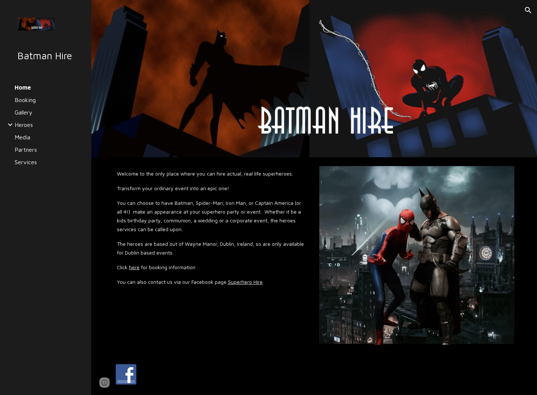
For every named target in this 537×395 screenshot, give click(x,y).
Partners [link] (26, 149)
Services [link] (26, 162)
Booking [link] (25, 100)
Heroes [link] (24, 124)
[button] (528, 10)
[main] (211, 227)
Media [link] (22, 137)
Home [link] (23, 87)
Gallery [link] (24, 112)
